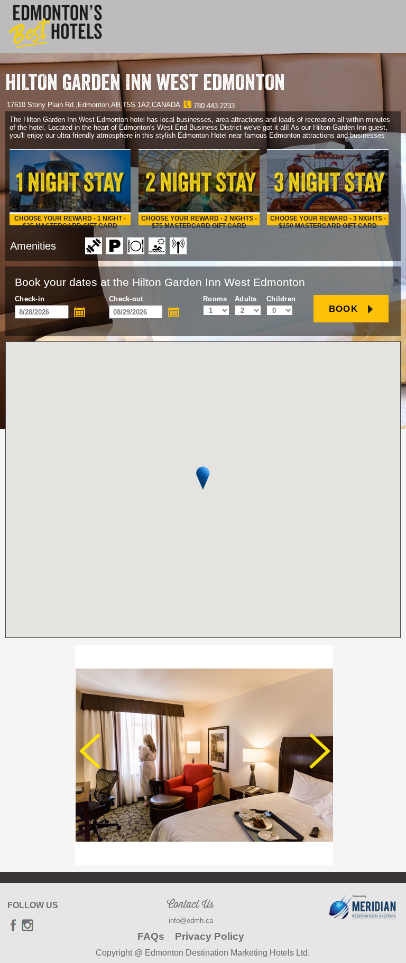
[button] (203, 478)
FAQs (150, 936)
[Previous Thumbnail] (89, 751)
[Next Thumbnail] (319, 751)
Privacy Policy (209, 936)
